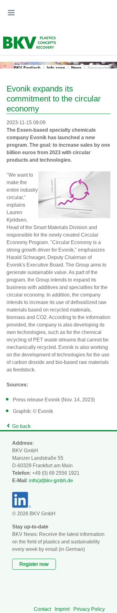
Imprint (62, 609)
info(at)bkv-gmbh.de (51, 480)
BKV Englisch (27, 68)
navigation (11, 13)
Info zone (56, 68)
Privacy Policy (89, 609)
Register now (34, 564)
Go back (21, 426)
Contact (42, 609)
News (76, 68)
